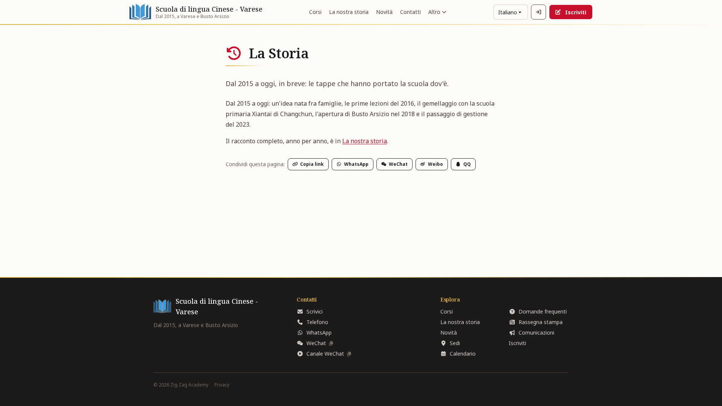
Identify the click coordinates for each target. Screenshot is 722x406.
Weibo (435, 164)
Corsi (315, 11)
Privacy (221, 385)
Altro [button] (434, 11)
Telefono (317, 322)
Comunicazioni (536, 332)
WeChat (398, 164)
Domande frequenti (543, 311)
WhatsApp (356, 164)
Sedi (455, 343)
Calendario (463, 353)
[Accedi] (538, 12)
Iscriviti (575, 12)
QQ (467, 164)
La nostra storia (349, 11)
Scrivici (314, 311)
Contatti (410, 11)
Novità (384, 11)
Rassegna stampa (541, 322)
